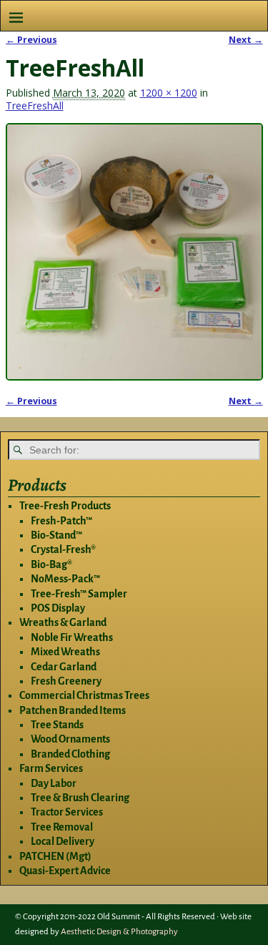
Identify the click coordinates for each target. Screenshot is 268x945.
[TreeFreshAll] (134, 252)
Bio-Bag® (51, 564)
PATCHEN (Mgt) (55, 856)
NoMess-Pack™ (65, 578)
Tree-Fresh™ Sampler (79, 593)
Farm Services (51, 768)
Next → (246, 40)
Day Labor (53, 783)
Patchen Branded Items (72, 710)
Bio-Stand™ (56, 535)
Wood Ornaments (70, 739)
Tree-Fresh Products (65, 505)
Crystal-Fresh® (63, 549)
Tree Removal (62, 827)
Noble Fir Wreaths (72, 637)
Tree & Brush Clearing (80, 797)
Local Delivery (62, 841)
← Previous (31, 40)
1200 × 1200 (168, 92)
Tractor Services (67, 812)
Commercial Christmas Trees (84, 695)
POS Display (58, 608)
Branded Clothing (70, 754)
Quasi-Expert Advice (65, 870)
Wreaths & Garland (62, 622)
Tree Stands (57, 724)
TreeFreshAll (35, 105)
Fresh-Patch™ (61, 521)
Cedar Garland (63, 666)
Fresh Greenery (66, 681)
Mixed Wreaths (65, 651)
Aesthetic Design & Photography (119, 931)
